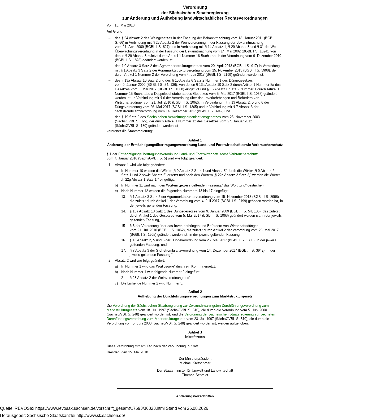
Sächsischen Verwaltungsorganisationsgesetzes (184, 117)
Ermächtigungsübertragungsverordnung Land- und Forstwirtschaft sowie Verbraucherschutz (188, 154)
